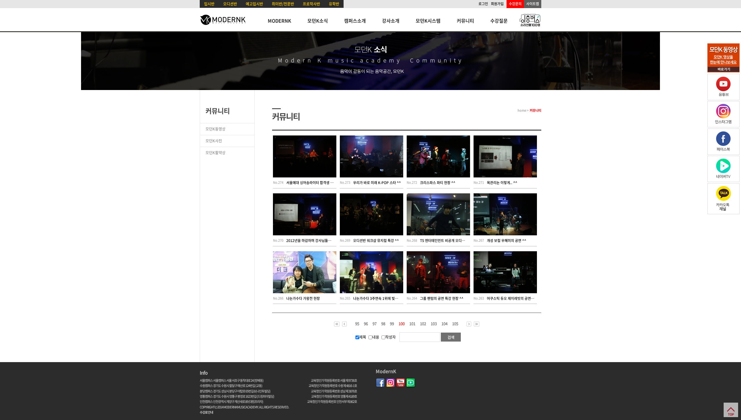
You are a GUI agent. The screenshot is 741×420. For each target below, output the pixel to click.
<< (337, 324)
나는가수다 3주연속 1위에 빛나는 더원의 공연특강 (389, 298)
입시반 (209, 3)
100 (402, 324)
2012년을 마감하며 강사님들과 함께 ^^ (314, 240)
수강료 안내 (206, 412)
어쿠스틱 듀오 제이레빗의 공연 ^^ (511, 298)
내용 (375, 337)
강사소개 (390, 20)
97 (375, 324)
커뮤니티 (465, 20)
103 (434, 324)
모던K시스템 (428, 20)
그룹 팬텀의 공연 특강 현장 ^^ (441, 298)
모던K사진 (214, 140)
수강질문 (499, 20)
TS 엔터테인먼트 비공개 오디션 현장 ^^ (448, 240)
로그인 (483, 3)
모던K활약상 (215, 152)
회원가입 (497, 3)
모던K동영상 (215, 128)
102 (423, 324)
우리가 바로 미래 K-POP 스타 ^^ (377, 182)
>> (476, 324)
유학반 (334, 3)
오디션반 (230, 3)
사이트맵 (532, 3)
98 (383, 324)
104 (444, 324)
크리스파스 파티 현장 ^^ (437, 182)
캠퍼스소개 (355, 20)
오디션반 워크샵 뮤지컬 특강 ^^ (376, 240)
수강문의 (515, 3)
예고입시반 (254, 3)
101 (412, 324)
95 (357, 324)
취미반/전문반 (283, 3)
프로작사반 (311, 3)
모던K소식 (317, 20)
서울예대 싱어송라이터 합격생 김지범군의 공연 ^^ (322, 182)
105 (455, 324)
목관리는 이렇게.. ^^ (502, 182)
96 (366, 324)
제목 (362, 337)
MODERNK (279, 20)
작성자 (390, 337)
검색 (450, 337)
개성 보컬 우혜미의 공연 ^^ (506, 240)
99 (392, 324)
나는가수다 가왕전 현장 (303, 298)
